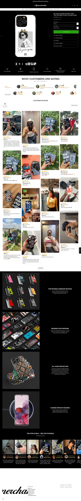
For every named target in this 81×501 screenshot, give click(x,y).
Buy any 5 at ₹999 (58, 46)
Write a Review (74, 105)
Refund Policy (31, 491)
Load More (41, 268)
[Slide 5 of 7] (28, 64)
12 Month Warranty (59, 43)
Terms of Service (31, 489)
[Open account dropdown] (74, 5)
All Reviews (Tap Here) (40, 435)
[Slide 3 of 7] (22, 64)
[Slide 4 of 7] (25, 64)
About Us (30, 488)
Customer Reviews (32, 495)
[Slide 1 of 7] (16, 64)
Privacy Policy (31, 490)
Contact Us (30, 494)
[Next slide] (77, 1)
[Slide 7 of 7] (35, 64)
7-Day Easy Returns (59, 38)
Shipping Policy (31, 493)
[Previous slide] (2, 1)
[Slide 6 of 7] (31, 64)
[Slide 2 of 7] (19, 64)
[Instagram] (3, 499)
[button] (28, 87)
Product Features (58, 35)
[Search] (72, 5)
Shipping (57, 40)
